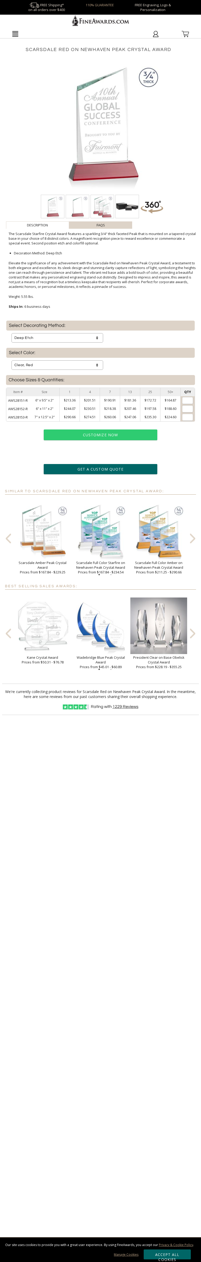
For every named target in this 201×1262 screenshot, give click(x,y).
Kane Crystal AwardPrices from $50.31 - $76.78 (43, 659)
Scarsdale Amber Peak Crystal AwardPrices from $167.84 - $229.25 (42, 567)
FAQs (101, 225)
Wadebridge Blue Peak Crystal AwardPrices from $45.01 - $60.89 (101, 662)
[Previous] (8, 538)
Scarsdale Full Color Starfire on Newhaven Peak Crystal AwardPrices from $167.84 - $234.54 (100, 567)
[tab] (37, 225)
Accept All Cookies (167, 1255)
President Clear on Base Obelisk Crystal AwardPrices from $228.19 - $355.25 (159, 662)
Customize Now (100, 434)
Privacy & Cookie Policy (176, 1245)
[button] (15, 34)
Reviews (125, 707)
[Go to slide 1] (99, 574)
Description (37, 225)
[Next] (193, 538)
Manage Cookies (126, 1254)
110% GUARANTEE (100, 5)
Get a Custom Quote (100, 469)
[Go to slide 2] (111, 574)
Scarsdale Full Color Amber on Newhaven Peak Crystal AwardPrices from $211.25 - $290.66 (158, 567)
